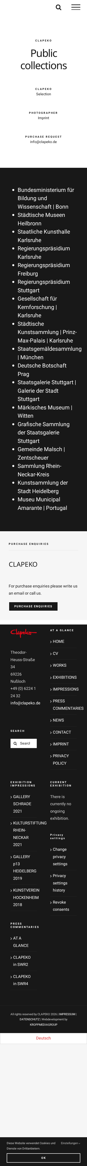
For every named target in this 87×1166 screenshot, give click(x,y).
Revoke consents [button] (61, 906)
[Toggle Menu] (75, 7)
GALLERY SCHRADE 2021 (22, 804)
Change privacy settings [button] (60, 856)
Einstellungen (70, 1143)
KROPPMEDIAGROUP (43, 1025)
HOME (58, 642)
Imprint (43, 118)
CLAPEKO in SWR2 (22, 961)
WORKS (59, 665)
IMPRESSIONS (63, 689)
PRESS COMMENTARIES (63, 704)
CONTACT (62, 732)
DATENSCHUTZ (30, 1019)
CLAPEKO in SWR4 (22, 980)
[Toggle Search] (58, 7)
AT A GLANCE (21, 941)
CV (55, 654)
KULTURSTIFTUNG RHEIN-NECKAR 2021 (24, 834)
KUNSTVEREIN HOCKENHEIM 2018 (24, 897)
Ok (43, 1158)
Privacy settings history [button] (60, 883)
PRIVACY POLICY (61, 759)
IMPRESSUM (67, 1014)
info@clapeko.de (25, 703)
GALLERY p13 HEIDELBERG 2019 (24, 868)
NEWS (58, 720)
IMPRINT (61, 744)
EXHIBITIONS (63, 677)
